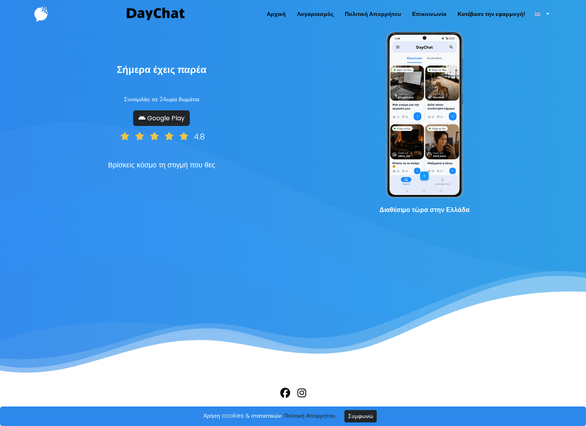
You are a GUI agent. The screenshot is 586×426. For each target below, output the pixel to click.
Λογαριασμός (315, 14)
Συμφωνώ (360, 416)
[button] (541, 14)
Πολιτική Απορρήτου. (310, 416)
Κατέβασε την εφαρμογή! (491, 14)
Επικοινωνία (429, 14)
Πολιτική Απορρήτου (373, 14)
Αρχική (276, 14)
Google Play (165, 118)
